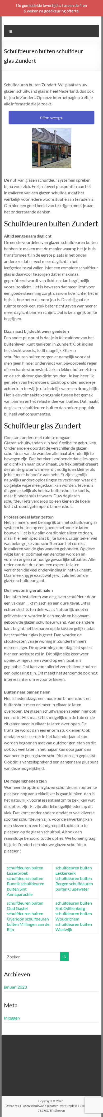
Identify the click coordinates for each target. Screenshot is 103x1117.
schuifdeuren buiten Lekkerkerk (73, 870)
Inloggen (12, 1017)
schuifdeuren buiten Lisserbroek (25, 870)
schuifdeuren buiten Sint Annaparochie (25, 889)
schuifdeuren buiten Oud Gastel (25, 905)
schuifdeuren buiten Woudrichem (73, 916)
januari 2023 (15, 986)
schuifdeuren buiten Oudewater (74, 886)
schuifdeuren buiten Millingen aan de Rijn (28, 924)
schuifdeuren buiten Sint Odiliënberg (73, 905)
